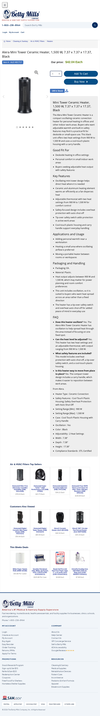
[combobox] (56, 74)
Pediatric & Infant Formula (62, 680)
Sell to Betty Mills (58, 644)
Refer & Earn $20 (9, 671)
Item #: (6, 62)
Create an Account (10, 635)
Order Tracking (8, 647)
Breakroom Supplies (60, 687)
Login (4, 632)
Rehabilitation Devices (61, 671)
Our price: (57, 62)
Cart (22, 32)
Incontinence (57, 677)
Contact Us (56, 638)
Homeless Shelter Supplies (14, 683)
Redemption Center (11, 674)
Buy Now (79, 81)
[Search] (95, 25)
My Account (14, 32)
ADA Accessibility (59, 647)
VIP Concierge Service (61, 641)
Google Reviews (62, 650)
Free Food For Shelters (12, 680)
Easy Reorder (8, 644)
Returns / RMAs (8, 650)
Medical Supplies (58, 668)
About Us (55, 632)
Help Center (56, 635)
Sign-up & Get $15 (10, 668)
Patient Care (56, 674)
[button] (3, 98)
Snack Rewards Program (13, 665)
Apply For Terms (9, 653)
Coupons (6, 677)
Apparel (54, 683)
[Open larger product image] (24, 95)
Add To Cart (81, 73)
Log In (4, 32)
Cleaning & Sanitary (59, 665)
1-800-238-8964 (11, 25)
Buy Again (6, 641)
